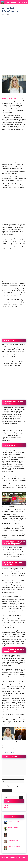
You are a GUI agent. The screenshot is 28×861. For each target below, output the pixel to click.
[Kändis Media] (2, 2)
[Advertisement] (14, 32)
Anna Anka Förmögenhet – (10, 98)
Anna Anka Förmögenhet (10, 748)
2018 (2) (6, 807)
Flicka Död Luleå (8, 750)
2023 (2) (6, 805)
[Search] (21, 797)
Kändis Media (10, 2)
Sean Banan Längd (9, 752)
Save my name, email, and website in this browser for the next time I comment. (14, 786)
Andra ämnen (7, 746)
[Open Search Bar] (19, 2)
